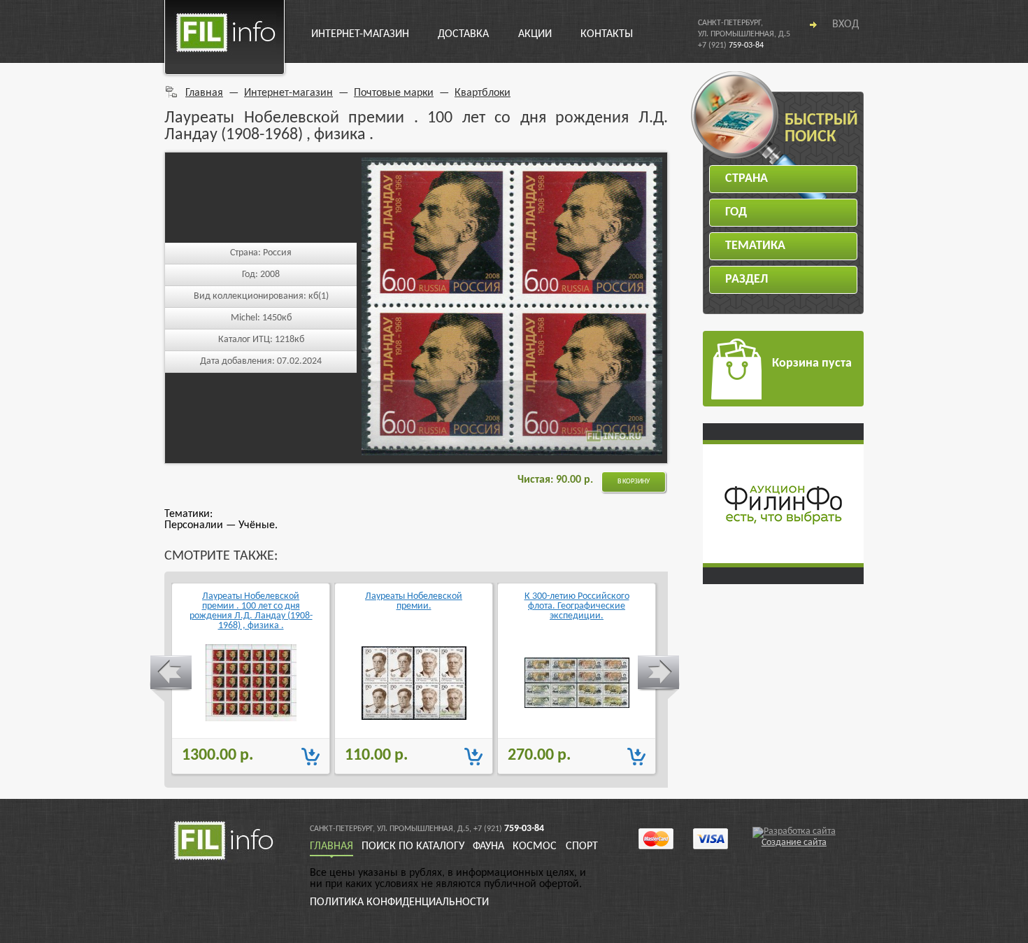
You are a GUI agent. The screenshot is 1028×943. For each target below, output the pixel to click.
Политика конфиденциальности (399, 902)
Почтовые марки (394, 93)
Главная (204, 93)
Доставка (463, 34)
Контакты (606, 34)
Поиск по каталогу (413, 846)
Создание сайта (794, 842)
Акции (535, 34)
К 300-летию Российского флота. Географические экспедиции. (576, 606)
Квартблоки (483, 93)
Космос (535, 846)
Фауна (488, 846)
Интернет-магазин (360, 34)
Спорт (582, 846)
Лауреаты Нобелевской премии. (413, 601)
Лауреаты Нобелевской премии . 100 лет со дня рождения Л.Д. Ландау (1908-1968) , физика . (251, 611)
